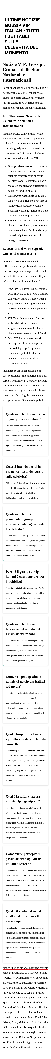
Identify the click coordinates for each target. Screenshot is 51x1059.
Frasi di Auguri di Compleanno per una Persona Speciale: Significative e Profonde (25, 997)
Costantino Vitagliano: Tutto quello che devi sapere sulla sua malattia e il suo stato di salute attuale (25, 1012)
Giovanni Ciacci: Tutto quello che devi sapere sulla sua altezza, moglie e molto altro (25, 1032)
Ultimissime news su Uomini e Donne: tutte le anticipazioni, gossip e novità (25, 982)
